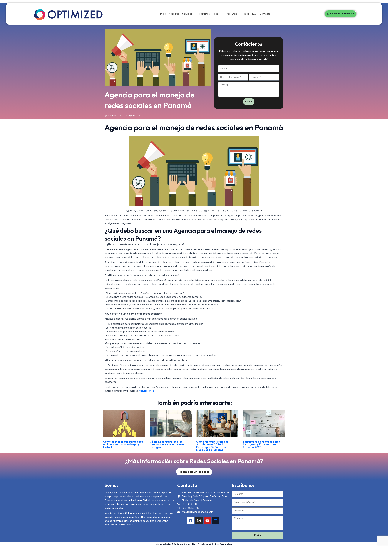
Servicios (187, 13)
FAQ (254, 13)
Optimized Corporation (220, 544)
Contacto (265, 13)
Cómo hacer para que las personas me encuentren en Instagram (167, 444)
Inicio (163, 13)
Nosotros (174, 13)
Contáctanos (146, 390)
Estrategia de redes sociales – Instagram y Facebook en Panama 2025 (262, 444)
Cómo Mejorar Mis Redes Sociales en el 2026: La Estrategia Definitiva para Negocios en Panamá (213, 446)
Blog (246, 13)
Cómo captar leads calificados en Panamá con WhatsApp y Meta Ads (123, 444)
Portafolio (232, 13)
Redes (216, 13)
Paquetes (204, 13)
